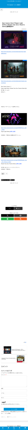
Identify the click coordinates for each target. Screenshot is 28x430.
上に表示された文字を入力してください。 (10, 404)
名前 (2, 388)
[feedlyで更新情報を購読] (7, 219)
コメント (3, 374)
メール (2, 393)
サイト (2, 397)
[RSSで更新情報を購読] (20, 219)
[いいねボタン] (2, 174)
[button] (18, 208)
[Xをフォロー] (7, 215)
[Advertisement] (14, 16)
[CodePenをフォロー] (20, 215)
